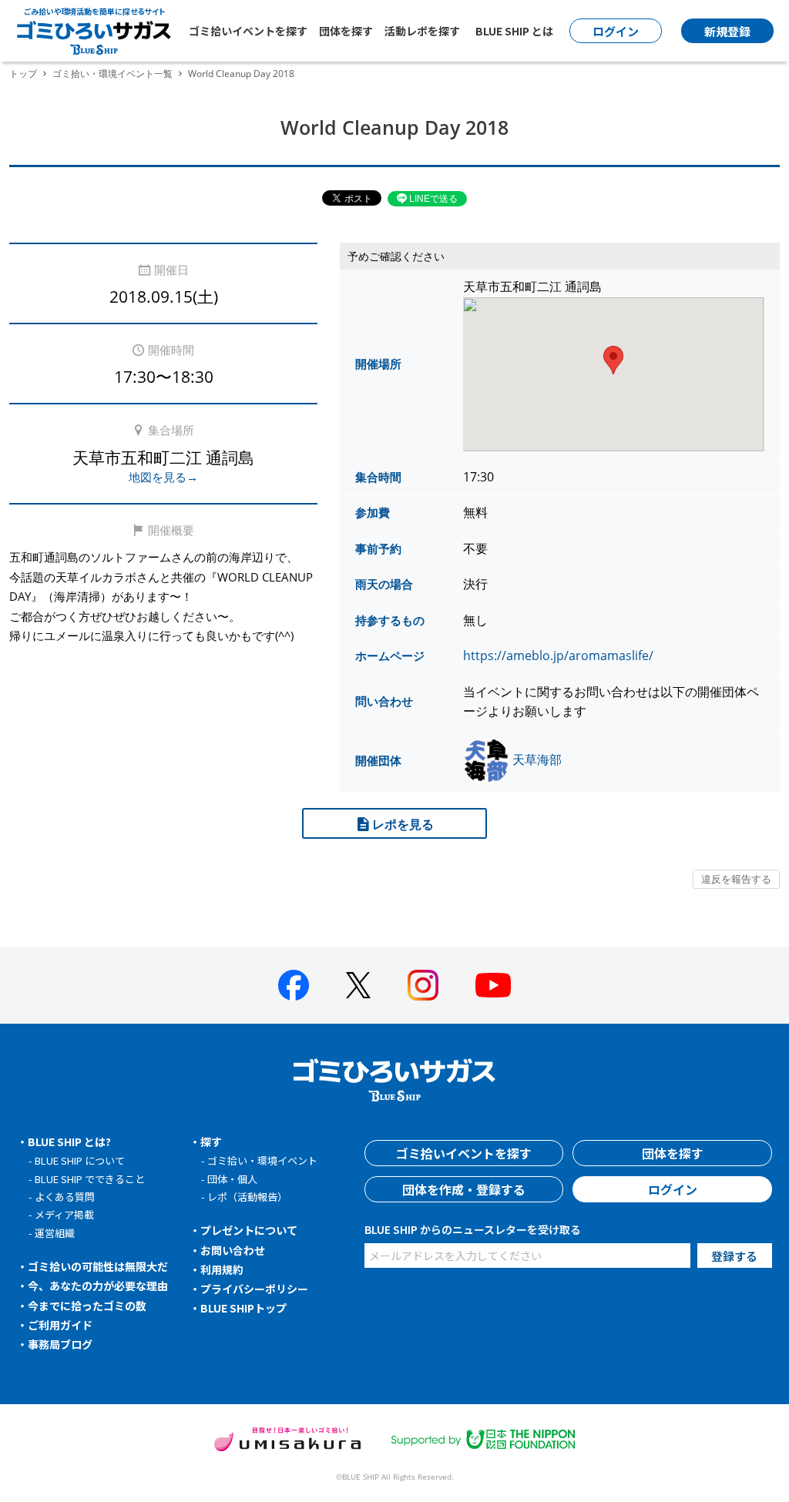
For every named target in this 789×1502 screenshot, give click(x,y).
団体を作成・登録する (463, 1189)
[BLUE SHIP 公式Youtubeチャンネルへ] (493, 985)
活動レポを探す (422, 31)
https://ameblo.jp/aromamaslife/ (558, 655)
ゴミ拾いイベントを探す (248, 31)
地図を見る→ (163, 476)
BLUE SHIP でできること (90, 1179)
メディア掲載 (64, 1214)
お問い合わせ (232, 1250)
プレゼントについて (248, 1230)
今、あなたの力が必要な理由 (98, 1285)
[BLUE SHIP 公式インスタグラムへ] (423, 985)
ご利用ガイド (60, 1325)
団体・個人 (232, 1179)
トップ (23, 73)
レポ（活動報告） (247, 1196)
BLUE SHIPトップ (243, 1308)
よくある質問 (65, 1196)
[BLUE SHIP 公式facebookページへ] (293, 985)
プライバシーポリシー (254, 1288)
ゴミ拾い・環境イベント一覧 (112, 73)
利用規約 (221, 1269)
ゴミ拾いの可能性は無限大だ (98, 1266)
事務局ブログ (60, 1344)
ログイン (672, 1189)
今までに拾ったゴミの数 (87, 1305)
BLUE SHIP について (80, 1160)
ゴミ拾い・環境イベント (262, 1160)
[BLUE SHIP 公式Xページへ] (358, 984)
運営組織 (55, 1232)
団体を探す (346, 31)
